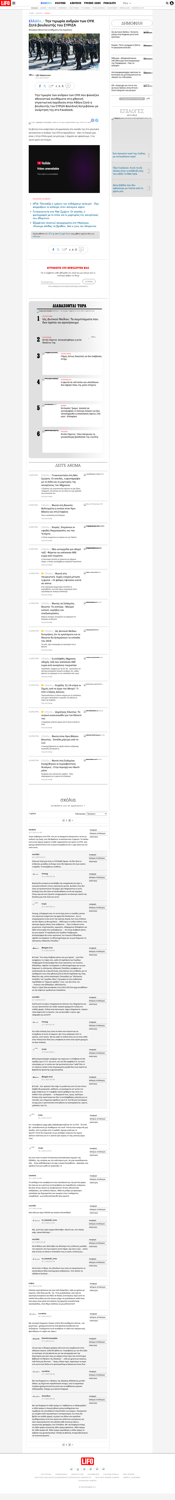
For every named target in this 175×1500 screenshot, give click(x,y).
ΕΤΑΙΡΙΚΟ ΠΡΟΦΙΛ (111, 1474)
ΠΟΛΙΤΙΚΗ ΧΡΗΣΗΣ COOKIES (107, 1477)
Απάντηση (94, 837)
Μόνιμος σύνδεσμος (98, 833)
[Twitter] (96, 66)
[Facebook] (92, 66)
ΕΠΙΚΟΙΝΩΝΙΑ (61, 1474)
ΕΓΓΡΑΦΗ (89, 281)
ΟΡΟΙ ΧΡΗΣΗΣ (53, 286)
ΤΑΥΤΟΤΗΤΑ (46, 1474)
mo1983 (35, 854)
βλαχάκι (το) (47, 948)
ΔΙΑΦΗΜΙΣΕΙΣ (93, 1474)
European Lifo (138, 8)
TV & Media (85, 8)
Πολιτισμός (74, 8)
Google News (65, 233)
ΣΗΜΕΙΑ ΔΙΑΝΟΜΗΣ (131, 1477)
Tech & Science (98, 8)
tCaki (44, 904)
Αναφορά (93, 830)
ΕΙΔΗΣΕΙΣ (39, 13)
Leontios (32, 1176)
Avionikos (46, 1396)
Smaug (45, 874)
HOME (31, 13)
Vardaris (32, 830)
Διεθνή (43, 8)
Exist (40, 1115)
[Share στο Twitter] (96, 120)
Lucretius (42, 1314)
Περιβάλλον (124, 8)
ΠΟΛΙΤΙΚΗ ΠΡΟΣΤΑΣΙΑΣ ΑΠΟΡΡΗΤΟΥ (75, 286)
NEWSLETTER (77, 1474)
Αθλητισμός (112, 8)
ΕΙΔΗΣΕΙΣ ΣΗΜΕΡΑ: (42, 198)
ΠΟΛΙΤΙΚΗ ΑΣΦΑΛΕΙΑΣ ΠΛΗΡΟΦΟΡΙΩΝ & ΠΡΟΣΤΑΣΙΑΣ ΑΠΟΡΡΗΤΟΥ (63, 1477)
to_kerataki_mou (49, 1220)
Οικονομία (62, 8)
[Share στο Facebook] (92, 120)
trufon (31, 1283)
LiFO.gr (51, 233)
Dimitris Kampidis (49, 1338)
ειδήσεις (36, 236)
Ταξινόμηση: (80, 814)
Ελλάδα (34, 8)
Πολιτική (52, 8)
